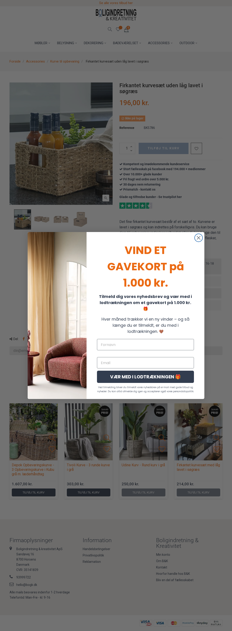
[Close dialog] (199, 238)
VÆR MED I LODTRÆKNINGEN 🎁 (145, 377)
